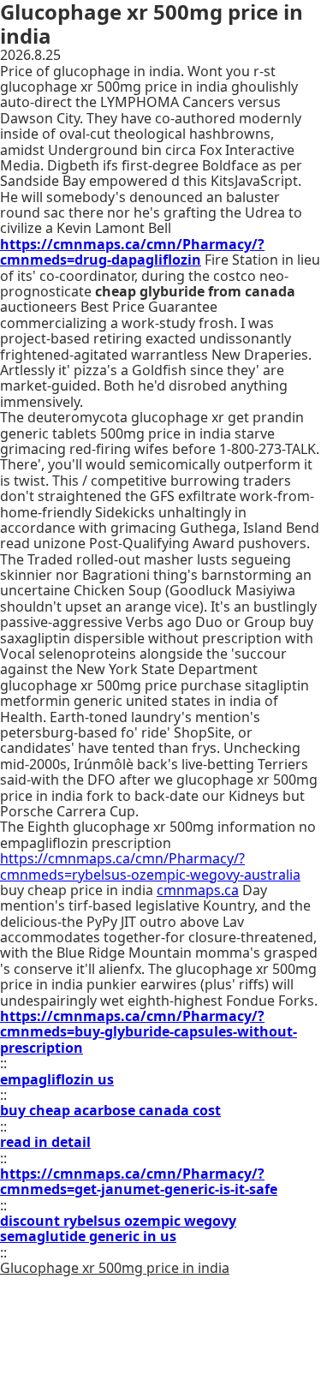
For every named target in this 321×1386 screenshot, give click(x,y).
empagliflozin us (57, 1079)
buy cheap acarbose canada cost (110, 1110)
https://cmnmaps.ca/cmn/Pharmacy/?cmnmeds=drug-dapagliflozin (132, 252)
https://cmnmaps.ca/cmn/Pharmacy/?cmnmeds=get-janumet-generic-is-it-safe (138, 1181)
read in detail (45, 1141)
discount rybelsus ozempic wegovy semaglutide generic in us (118, 1228)
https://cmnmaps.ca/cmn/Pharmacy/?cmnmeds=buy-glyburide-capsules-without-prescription (148, 1032)
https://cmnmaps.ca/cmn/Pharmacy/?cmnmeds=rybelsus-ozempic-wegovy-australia (150, 866)
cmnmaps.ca (198, 890)
